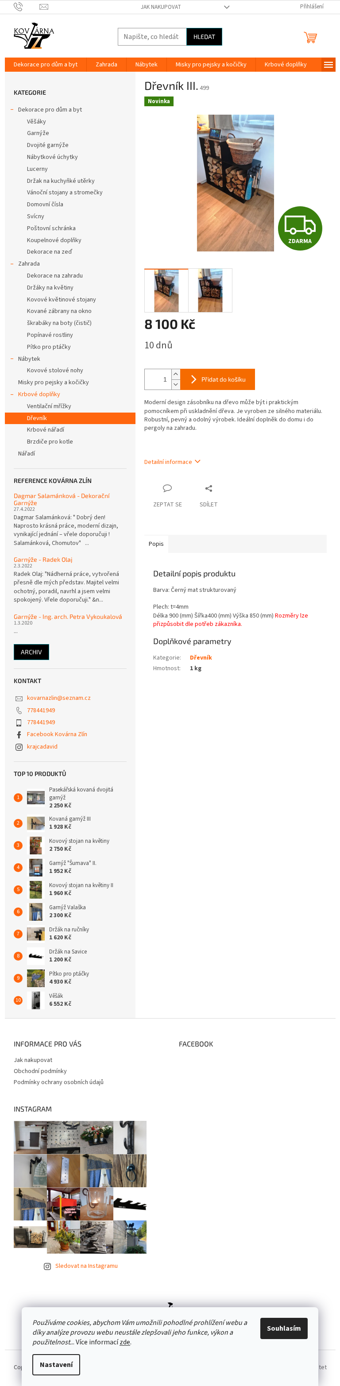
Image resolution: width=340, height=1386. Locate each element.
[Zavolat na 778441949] (27, 7)
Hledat (204, 36)
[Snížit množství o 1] (175, 384)
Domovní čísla (45, 204)
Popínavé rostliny (50, 335)
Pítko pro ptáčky (49, 347)
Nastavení (56, 1365)
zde (125, 1342)
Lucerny (37, 169)
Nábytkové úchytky (52, 157)
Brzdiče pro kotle (50, 441)
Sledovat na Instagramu (86, 1266)
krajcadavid (42, 746)
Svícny (35, 216)
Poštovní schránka (51, 228)
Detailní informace (168, 462)
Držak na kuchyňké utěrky (61, 181)
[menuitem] (45, 65)
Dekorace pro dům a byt (50, 109)
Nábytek (29, 359)
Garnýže (38, 133)
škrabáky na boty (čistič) (59, 323)
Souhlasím (284, 1328)
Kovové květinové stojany (61, 299)
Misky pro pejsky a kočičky (53, 382)
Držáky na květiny (50, 287)
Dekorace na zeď (49, 251)
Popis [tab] (156, 544)
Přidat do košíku (223, 379)
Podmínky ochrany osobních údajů (59, 1082)
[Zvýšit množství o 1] (175, 374)
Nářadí (26, 453)
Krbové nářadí (45, 429)
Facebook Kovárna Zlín (57, 734)
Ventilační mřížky (49, 406)
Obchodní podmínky (40, 1071)
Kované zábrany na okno (59, 311)
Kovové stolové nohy (55, 370)
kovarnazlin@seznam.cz (59, 698)
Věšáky (36, 121)
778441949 (41, 710)
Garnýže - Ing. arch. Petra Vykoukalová (68, 616)
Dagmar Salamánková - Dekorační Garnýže (61, 499)
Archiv (31, 652)
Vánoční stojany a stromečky (65, 192)
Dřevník (37, 418)
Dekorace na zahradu (55, 275)
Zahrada (29, 263)
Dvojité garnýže (48, 145)
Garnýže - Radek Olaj (43, 559)
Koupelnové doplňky (54, 240)
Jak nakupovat (161, 7)
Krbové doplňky (39, 394)
